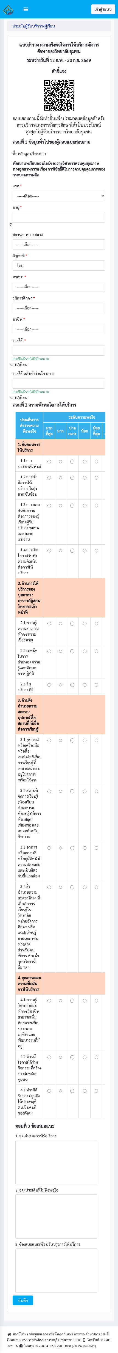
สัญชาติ (20, 255)
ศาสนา (19, 276)
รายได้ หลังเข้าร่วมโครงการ (34, 373)
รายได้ (19, 340)
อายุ (17, 207)
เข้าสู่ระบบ (103, 9)
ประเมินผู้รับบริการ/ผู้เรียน (33, 25)
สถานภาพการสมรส (28, 234)
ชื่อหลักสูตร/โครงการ (30, 153)
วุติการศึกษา (24, 297)
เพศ (17, 185)
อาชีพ (19, 319)
